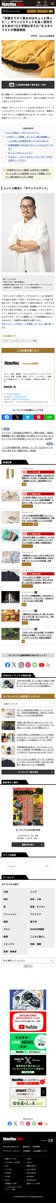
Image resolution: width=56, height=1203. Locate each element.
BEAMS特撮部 (37, 929)
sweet (29, 1162)
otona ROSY (31, 1169)
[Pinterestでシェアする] (38, 417)
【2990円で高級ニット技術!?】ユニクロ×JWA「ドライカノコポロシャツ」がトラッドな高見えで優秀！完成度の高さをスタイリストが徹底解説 (38, 541)
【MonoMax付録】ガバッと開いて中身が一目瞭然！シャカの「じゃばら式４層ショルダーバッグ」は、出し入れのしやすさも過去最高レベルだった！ (35, 683)
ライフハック (25, 340)
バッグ (33, 891)
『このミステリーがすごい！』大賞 (13, 1188)
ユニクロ (15, 340)
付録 (6, 891)
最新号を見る (28, 844)
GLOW (7, 1176)
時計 (6, 899)
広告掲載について (40, 1151)
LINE (49, 417)
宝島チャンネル (11, 1158)
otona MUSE (31, 1173)
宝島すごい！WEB (33, 1183)
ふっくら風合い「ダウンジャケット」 (23, 132)
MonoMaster (31, 1180)
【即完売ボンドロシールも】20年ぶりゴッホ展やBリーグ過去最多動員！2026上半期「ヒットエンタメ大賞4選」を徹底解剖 (38, 559)
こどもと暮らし (37, 936)
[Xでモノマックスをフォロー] (14, 666)
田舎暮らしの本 (11, 1183)
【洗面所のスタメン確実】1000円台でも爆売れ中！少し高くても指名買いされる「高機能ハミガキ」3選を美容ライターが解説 (28, 173)
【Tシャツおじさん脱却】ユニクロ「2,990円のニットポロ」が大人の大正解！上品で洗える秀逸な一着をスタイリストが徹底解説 (38, 581)
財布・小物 (35, 899)
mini (6, 1166)
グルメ (24, 623)
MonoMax (30, 1176)
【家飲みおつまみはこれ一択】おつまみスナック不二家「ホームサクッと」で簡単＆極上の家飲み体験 (38, 617)
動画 (6, 936)
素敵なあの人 (31, 1166)
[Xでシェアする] (17, 417)
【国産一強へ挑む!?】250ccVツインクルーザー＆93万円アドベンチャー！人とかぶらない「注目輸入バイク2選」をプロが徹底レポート (35, 725)
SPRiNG (8, 1173)
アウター (5, 340)
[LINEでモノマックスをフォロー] (34, 666)
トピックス (31, 11)
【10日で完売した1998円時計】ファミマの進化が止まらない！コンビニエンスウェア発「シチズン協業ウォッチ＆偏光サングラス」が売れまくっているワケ (35, 737)
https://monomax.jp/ (20, 399)
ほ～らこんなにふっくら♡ (20, 152)
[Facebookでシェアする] (6, 417)
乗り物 (33, 921)
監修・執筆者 (10, 951)
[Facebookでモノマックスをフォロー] (7, 666)
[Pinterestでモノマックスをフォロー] (28, 666)
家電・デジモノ (37, 906)
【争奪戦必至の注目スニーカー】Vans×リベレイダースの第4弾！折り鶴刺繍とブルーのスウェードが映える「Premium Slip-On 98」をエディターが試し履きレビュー (35, 750)
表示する (28, 966)
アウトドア (35, 914)
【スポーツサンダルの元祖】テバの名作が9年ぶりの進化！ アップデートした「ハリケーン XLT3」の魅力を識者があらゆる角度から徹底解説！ (38, 636)
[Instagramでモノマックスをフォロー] (21, 666)
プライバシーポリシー (12, 1151)
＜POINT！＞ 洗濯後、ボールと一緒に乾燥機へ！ (28, 136)
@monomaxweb (13, 393)
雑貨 (50, 11)
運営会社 (26, 1146)
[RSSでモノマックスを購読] (46, 1124)
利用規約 (26, 1151)
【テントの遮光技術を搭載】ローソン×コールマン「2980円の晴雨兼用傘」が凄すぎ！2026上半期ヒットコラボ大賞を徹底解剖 (38, 519)
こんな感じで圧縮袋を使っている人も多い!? (28, 140)
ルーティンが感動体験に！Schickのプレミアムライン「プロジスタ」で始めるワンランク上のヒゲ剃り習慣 (38, 598)
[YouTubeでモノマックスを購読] (41, 666)
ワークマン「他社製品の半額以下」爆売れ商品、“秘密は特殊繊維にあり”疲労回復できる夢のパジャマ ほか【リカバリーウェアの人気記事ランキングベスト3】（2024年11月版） (27, 435)
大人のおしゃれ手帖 (12, 1162)
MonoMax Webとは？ (11, 1146)
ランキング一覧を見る (28, 771)
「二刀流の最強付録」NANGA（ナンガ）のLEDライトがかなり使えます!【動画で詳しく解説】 (27, 449)
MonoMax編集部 (30, 363)
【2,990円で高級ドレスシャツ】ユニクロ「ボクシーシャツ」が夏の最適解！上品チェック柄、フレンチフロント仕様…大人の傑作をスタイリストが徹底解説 (38, 501)
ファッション (42, 11)
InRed (29, 1158)
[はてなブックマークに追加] (28, 417)
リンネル (8, 1169)
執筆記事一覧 (10, 386)
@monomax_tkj (20, 396)
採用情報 (36, 1146)
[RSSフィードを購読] (48, 666)
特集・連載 (35, 944)
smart (7, 1180)
